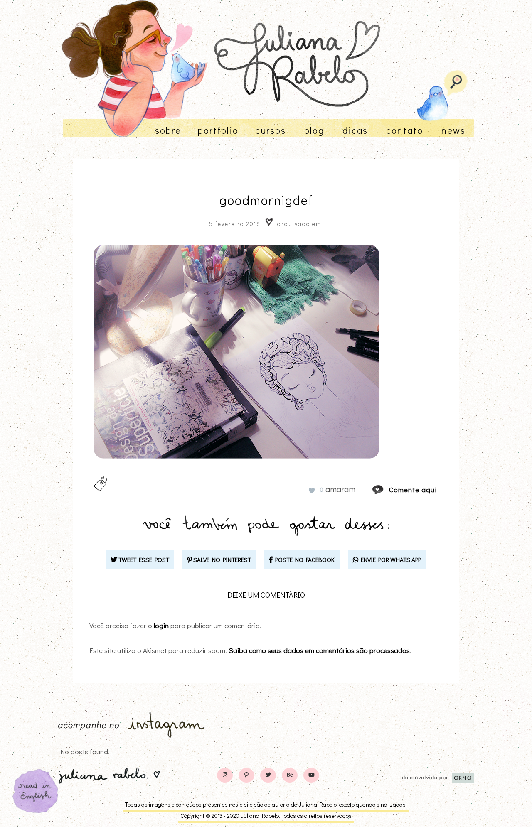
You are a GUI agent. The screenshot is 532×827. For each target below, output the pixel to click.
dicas (355, 130)
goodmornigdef (266, 200)
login (161, 625)
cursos (270, 130)
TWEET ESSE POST (143, 559)
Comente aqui (413, 489)
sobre (168, 130)
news (453, 130)
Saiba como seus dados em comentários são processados (319, 650)
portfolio (218, 130)
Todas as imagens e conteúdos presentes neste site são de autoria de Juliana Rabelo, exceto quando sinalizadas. (266, 804)
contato (404, 130)
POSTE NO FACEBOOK (304, 559)
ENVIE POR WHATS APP (389, 559)
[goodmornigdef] (386, 489)
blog (314, 130)
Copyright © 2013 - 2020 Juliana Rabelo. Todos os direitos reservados (266, 816)
